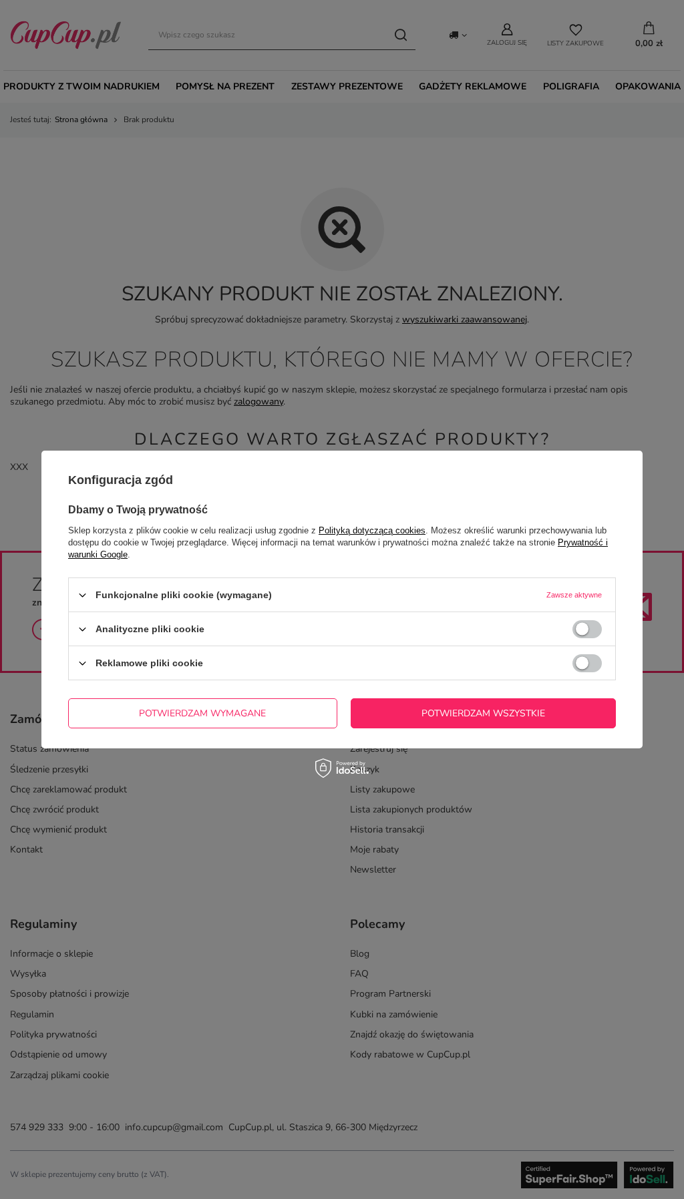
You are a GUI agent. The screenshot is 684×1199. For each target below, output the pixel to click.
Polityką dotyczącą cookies (372, 530)
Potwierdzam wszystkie (483, 712)
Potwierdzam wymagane (202, 712)
